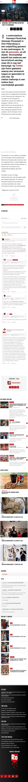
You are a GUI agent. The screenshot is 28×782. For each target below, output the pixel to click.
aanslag (6, 204)
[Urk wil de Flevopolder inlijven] (4, 435)
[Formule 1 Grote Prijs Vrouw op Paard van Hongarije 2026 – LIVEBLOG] (5, 658)
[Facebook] (11, 29)
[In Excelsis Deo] (4, 447)
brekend (9, 20)
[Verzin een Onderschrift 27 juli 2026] (5, 647)
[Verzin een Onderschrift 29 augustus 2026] (14, 505)
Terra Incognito (16, 383)
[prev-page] (2, 678)
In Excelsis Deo (12, 446)
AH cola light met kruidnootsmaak (10, 492)
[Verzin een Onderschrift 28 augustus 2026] (14, 529)
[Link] (16, 227)
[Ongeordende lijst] (11, 227)
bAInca (10, 407)
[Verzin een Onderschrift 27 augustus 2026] (14, 553)
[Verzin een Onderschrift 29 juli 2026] (5, 624)
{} (17, 227)
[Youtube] (18, 387)
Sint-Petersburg (20, 204)
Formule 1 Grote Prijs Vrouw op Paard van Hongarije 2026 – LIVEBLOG (18, 659)
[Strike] (7, 227)
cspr (8, 314)
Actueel (4, 20)
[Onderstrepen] (6, 227)
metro (15, 204)
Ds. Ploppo (9, 260)
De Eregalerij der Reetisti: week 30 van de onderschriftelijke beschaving (18, 671)
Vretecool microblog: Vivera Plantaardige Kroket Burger (13, 714)
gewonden (13, 52)
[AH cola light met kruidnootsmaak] (14, 480)
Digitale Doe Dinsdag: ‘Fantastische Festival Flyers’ (12, 739)
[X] (14, 29)
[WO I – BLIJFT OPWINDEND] (4, 423)
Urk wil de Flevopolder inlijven (16, 435)
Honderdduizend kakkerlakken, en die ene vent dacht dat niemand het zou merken (17, 405)
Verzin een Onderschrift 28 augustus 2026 (12, 541)
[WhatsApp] (21, 29)
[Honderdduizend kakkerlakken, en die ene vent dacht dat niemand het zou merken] (4, 405)
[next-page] (4, 678)
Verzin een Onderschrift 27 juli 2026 (18, 648)
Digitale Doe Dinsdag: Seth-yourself (9, 745)
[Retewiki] (16, 776)
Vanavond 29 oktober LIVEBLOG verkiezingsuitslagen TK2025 (14, 728)
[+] (19, 227)
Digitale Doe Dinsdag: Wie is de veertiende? (10, 747)
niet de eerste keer (22, 250)
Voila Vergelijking (5, 732)
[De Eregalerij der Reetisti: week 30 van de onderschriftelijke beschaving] (5, 670)
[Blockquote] (12, 227)
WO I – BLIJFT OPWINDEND (14, 422)
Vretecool (4, 490)
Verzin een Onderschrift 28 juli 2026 (18, 636)
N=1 (10, 423)
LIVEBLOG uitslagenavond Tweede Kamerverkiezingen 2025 (13, 726)
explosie (11, 204)
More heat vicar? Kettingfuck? (7, 743)
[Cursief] (4, 227)
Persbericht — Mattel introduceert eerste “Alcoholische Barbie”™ (18, 458)
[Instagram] (13, 387)
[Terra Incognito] (9, 383)
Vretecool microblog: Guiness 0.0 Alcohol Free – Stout (13, 712)
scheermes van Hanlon (17, 301)
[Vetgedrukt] (2, 227)
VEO (3, 515)
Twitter (19, 65)
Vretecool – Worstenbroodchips (8, 710)
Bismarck (7, 239)
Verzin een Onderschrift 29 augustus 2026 (12, 517)
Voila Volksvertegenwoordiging (8, 730)
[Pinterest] (17, 29)
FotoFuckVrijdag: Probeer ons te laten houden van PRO (13, 741)
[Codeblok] (14, 227)
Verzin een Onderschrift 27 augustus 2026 (12, 564)
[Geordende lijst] (9, 227)
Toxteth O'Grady (12, 435)
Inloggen (24, 218)
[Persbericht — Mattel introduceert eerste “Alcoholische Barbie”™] (4, 458)
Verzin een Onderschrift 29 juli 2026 (18, 625)
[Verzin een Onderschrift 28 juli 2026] (5, 635)
